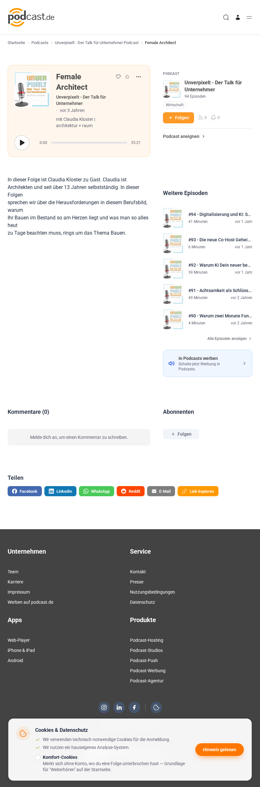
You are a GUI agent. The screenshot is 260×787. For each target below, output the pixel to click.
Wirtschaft (175, 105)
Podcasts (40, 42)
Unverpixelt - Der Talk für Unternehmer (81, 100)
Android (15, 660)
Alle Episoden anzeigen (227, 338)
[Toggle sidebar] (249, 17)
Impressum (19, 592)
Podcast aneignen (181, 136)
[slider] (89, 143)
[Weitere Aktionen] (138, 77)
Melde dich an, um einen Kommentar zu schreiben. (79, 437)
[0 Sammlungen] (127, 76)
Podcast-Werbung (148, 670)
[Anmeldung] (237, 17)
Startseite (16, 42)
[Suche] (226, 17)
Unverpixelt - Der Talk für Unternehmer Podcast (97, 42)
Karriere (15, 581)
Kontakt (138, 571)
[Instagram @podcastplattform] (104, 707)
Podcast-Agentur (147, 680)
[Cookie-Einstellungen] (156, 707)
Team (13, 571)
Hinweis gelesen (219, 749)
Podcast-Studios (146, 650)
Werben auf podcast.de (30, 602)
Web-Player (19, 640)
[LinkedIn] (119, 707)
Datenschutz (142, 602)
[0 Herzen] (118, 76)
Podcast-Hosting (146, 640)
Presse (136, 581)
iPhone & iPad (21, 650)
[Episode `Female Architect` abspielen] (21, 142)
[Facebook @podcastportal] (134, 707)
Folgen (182, 117)
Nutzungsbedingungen (152, 592)
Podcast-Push (144, 660)
